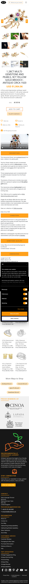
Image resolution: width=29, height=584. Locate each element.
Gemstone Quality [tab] (14, 241)
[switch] (25, 294)
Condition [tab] (14, 215)
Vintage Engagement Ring (8, 555)
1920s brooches (17, 208)
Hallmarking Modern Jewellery (9, 528)
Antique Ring (4, 562)
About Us (3, 518)
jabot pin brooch (14, 388)
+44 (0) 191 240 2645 (8, 509)
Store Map (4, 532)
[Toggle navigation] (26, 2)
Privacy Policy (6, 575)
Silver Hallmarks (5, 530)
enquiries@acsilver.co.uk (9, 511)
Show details (21, 309)
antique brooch (21, 157)
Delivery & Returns (6, 546)
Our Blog (3, 523)
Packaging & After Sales (7, 541)
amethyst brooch (7, 384)
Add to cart (14, 109)
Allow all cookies (14, 313)
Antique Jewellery (6, 566)
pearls (11, 168)
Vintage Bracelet (5, 564)
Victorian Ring (5, 559)
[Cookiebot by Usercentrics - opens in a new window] (20, 264)
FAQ (2, 548)
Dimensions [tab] (14, 254)
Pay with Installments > (14, 114)
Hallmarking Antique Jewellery (9, 525)
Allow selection (15, 318)
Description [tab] (14, 153)
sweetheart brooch (13, 392)
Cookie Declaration (15, 575)
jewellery (22, 235)
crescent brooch (22, 384)
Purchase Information (7, 544)
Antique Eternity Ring (7, 557)
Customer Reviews (6, 539)
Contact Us (4, 521)
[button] (9, 2)
